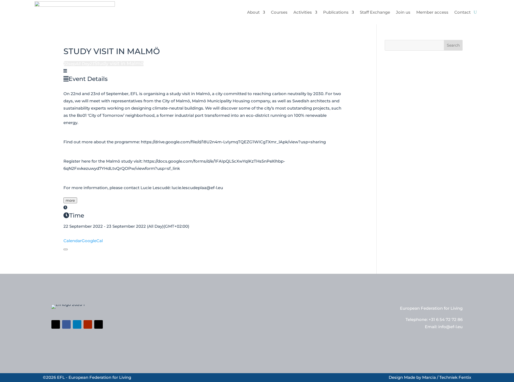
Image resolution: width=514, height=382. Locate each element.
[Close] (65, 249)
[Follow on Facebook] (66, 324)
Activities (302, 12)
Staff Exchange (375, 12)
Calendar (72, 240)
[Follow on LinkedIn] (77, 324)
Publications (336, 12)
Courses (279, 12)
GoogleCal (92, 240)
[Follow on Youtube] (88, 324)
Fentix (465, 377)
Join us (403, 12)
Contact (462, 12)
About (253, 12)
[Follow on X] (55, 324)
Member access (432, 12)
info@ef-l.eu (450, 326)
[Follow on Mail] (98, 324)
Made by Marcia (420, 377)
